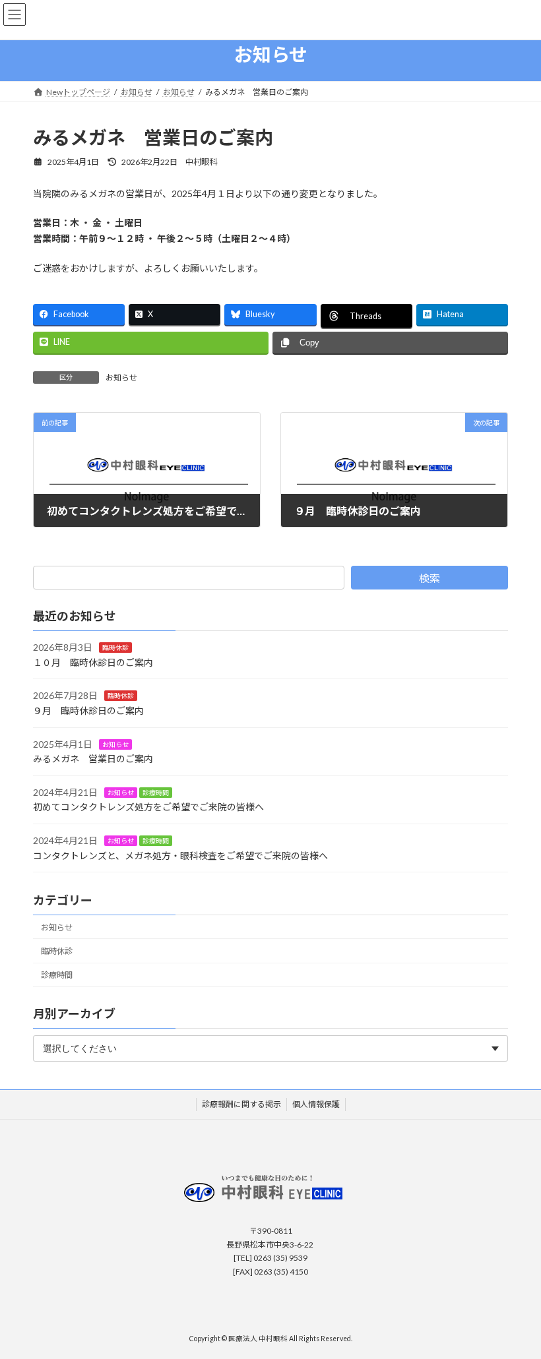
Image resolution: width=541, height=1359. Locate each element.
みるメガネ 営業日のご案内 (93, 758)
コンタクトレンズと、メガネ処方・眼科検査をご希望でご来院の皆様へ (180, 855)
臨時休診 (115, 647)
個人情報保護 (316, 1104)
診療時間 (156, 792)
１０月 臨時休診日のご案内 (93, 661)
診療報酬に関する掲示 (241, 1104)
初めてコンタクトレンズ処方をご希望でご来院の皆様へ (148, 806)
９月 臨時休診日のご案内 (88, 710)
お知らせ (121, 377)
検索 (429, 578)
